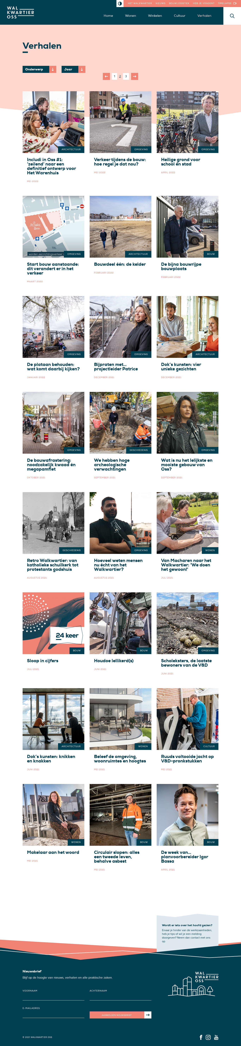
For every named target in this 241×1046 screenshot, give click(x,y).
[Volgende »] (134, 76)
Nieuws (160, 3)
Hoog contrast (119, 3)
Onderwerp (34, 69)
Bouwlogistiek (179, 3)
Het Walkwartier (140, 3)
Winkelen (155, 16)
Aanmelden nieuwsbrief (117, 1015)
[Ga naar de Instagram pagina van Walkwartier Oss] (208, 1037)
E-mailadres (31, 1008)
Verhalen (204, 16)
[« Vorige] (106, 76)
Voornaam (30, 991)
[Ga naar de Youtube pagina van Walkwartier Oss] (216, 1037)
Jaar (68, 69)
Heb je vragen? (203, 3)
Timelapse (225, 3)
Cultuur (179, 16)
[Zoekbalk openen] (232, 16)
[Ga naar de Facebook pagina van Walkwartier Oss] (201, 1037)
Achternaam (98, 991)
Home (108, 16)
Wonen (130, 16)
